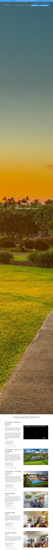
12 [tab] (36, 466)
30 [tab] (44, 488)
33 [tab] (46, 488)
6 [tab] (32, 466)
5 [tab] (31, 466)
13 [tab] (37, 466)
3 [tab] (33, 548)
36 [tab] (48, 488)
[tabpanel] (35, 457)
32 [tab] (45, 488)
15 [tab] (38, 466)
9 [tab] (34, 466)
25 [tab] (40, 488)
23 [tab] (39, 488)
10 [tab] (38, 548)
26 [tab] (41, 488)
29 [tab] (43, 488)
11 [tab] (35, 466)
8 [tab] (33, 466)
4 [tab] (30, 466)
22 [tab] (38, 488)
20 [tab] (42, 466)
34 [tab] (47, 488)
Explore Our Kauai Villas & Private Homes (26, 417)
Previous (22, 457)
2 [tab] (29, 466)
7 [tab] (27, 488)
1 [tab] (28, 466)
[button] (35, 5)
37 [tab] (49, 488)
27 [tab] (42, 488)
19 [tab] (41, 466)
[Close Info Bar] (52, 1)
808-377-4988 (35, 418)
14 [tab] (32, 488)
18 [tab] (40, 466)
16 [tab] (39, 466)
